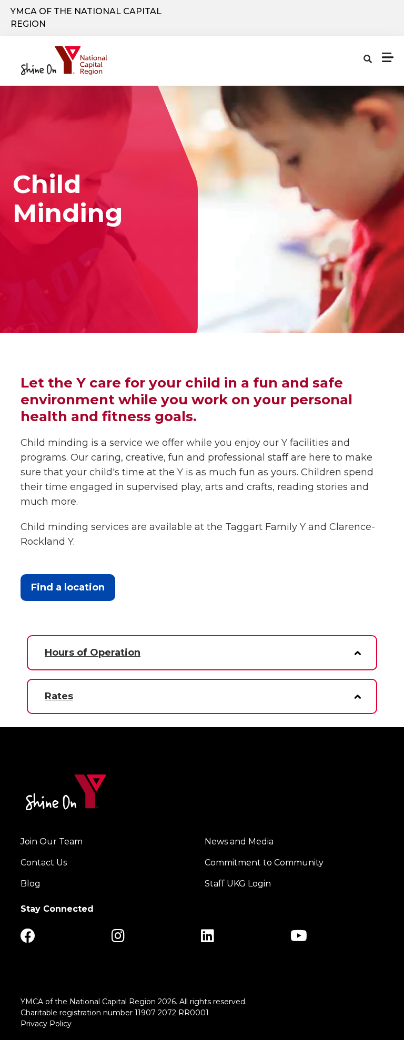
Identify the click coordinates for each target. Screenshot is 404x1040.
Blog (31, 884)
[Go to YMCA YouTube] (298, 939)
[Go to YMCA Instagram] (118, 939)
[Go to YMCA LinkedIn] (207, 939)
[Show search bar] (367, 59)
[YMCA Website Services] (64, 60)
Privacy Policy (46, 1023)
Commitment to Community (264, 863)
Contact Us (44, 863)
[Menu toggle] (387, 57)
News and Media (239, 842)
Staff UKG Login (238, 884)
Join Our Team (52, 842)
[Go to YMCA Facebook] (28, 939)
